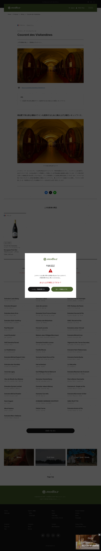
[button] (62, 289)
